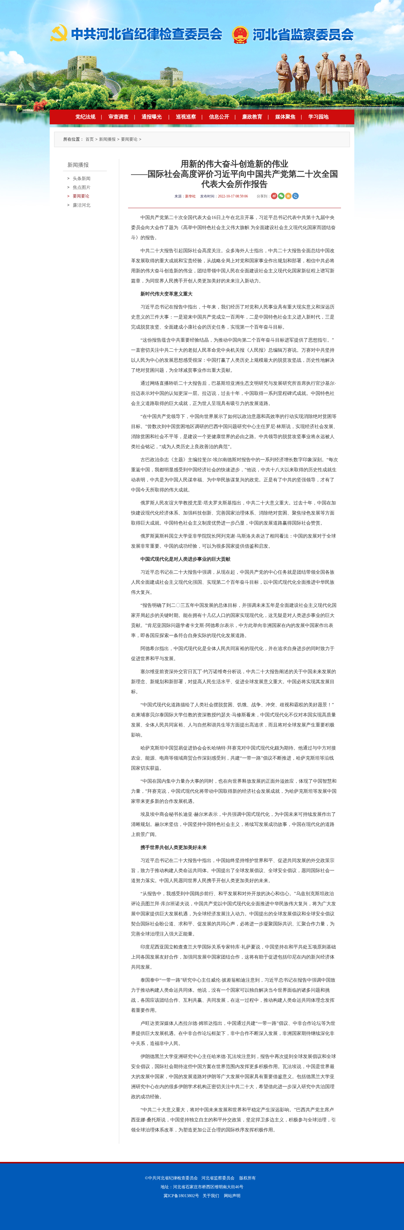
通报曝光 (152, 117)
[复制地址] (295, 196)
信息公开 (219, 117)
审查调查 (119, 117)
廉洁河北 (82, 205)
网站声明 (232, 1196)
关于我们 (211, 1196)
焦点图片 (82, 187)
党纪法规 (85, 117)
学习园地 (318, 117)
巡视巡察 (186, 117)
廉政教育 (252, 117)
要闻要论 (129, 139)
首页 (89, 139)
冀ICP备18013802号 (181, 1196)
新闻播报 (107, 139)
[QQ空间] (288, 196)
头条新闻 (82, 178)
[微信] (281, 196)
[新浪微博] (274, 196)
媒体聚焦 (285, 117)
